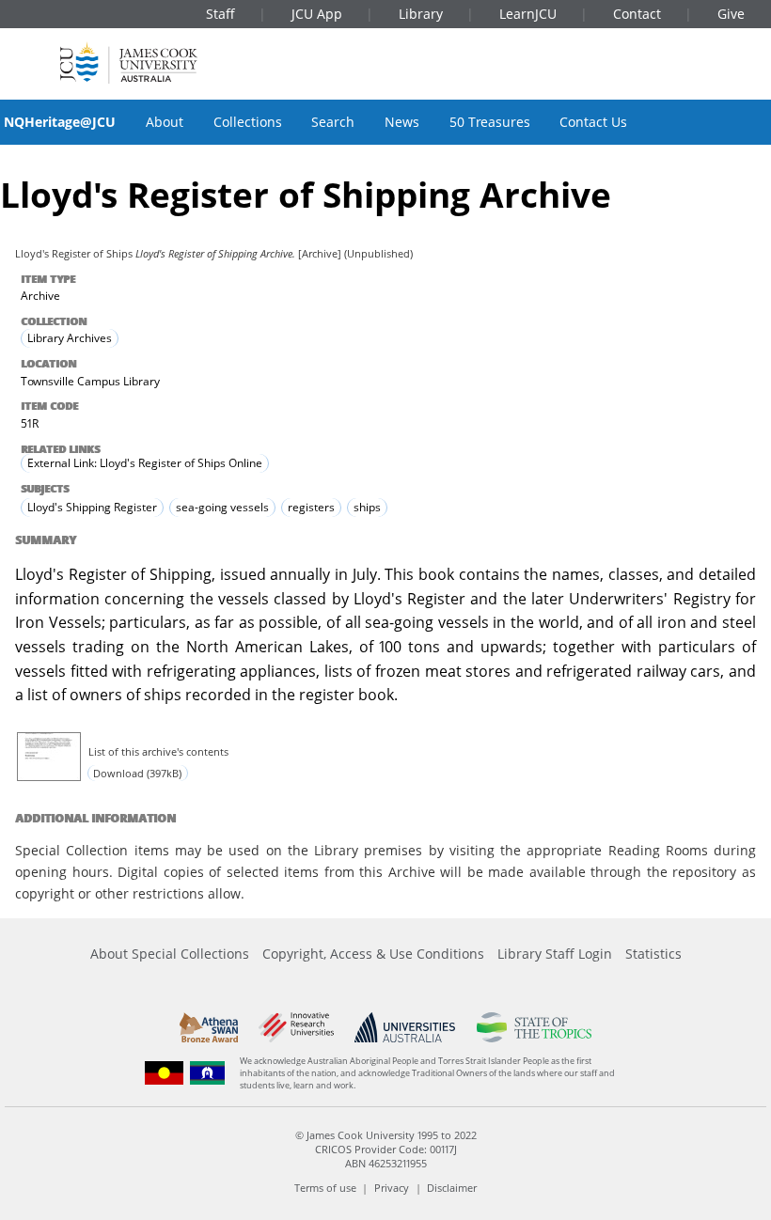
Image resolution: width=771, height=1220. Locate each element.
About (164, 122)
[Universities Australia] (404, 1027)
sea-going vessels (222, 508)
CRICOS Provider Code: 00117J (386, 1149)
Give (731, 14)
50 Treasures (489, 122)
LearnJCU (528, 14)
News (402, 122)
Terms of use (325, 1188)
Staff (220, 14)
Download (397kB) (137, 773)
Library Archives (69, 338)
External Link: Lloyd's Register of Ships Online (144, 464)
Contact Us (593, 122)
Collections (247, 122)
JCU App (316, 14)
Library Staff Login (554, 953)
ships (367, 508)
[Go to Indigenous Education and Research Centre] (164, 1073)
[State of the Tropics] (534, 1027)
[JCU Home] (128, 62)
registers (311, 508)
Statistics (653, 953)
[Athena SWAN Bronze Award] (209, 1027)
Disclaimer (452, 1188)
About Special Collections (169, 953)
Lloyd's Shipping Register (92, 508)
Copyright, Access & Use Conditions (373, 953)
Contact (637, 14)
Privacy (391, 1188)
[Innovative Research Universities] (296, 1027)
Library (421, 14)
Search (332, 122)
